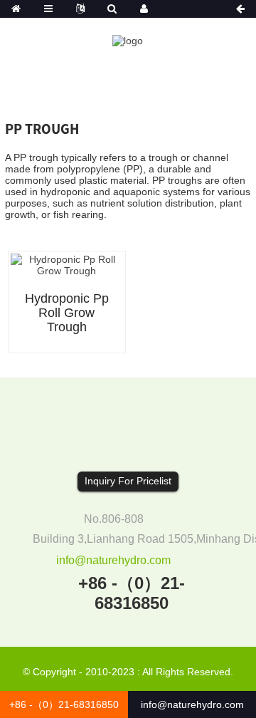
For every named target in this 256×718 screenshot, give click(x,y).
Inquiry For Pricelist (128, 481)
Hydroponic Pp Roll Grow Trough (67, 312)
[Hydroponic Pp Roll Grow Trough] (67, 264)
